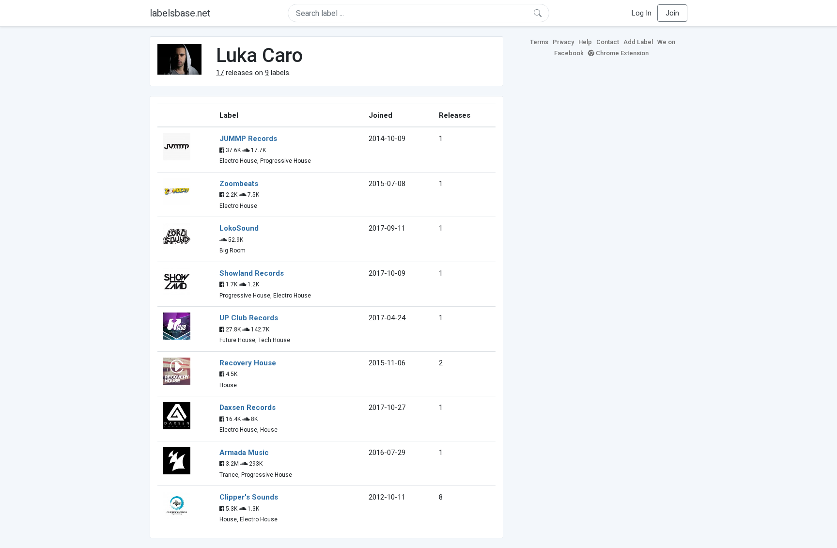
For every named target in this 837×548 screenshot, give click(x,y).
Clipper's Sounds (248, 497)
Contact (607, 42)
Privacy (563, 42)
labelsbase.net (180, 13)
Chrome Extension (621, 53)
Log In (641, 13)
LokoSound (239, 228)
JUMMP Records (248, 138)
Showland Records (251, 273)
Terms (539, 42)
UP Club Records (248, 317)
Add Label (638, 42)
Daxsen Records (247, 407)
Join (672, 13)
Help (585, 42)
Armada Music (244, 452)
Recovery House (247, 363)
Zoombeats (238, 183)
